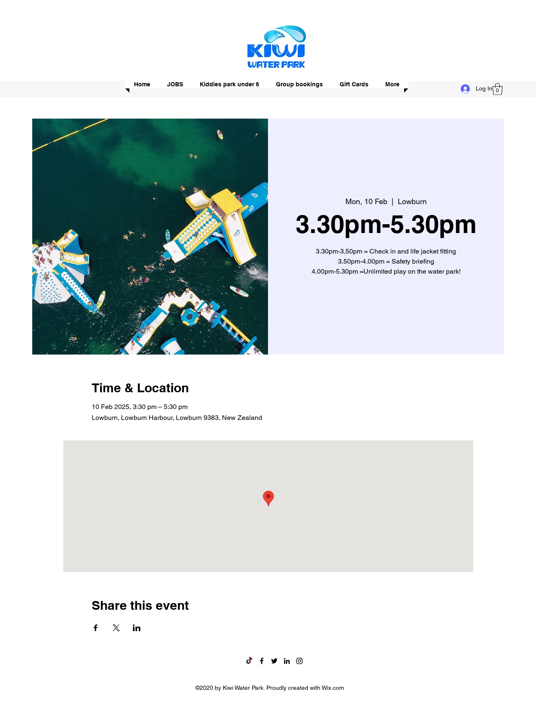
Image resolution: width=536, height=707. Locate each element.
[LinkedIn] (287, 661)
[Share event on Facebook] (96, 627)
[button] (497, 89)
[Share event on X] (116, 627)
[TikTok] (249, 661)
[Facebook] (262, 661)
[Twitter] (274, 661)
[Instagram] (299, 661)
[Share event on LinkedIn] (137, 627)
